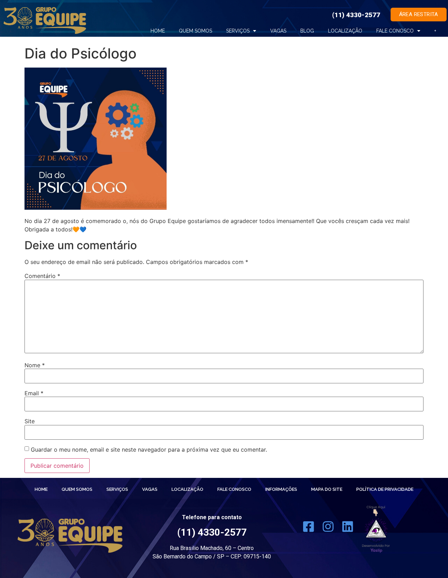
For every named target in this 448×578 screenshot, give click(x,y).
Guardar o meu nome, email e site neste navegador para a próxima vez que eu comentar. (149, 449)
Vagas (278, 31)
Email (33, 393)
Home (157, 31)
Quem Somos (77, 489)
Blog (307, 31)
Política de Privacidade (384, 489)
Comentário (42, 276)
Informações (281, 489)
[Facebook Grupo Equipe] (308, 528)
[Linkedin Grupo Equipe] (348, 528)
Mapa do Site (326, 489)
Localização (345, 31)
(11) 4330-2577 (356, 15)
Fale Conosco (395, 31)
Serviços (238, 31)
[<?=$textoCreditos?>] (375, 528)
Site (29, 421)
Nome (34, 365)
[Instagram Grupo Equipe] (328, 528)
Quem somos (195, 31)
